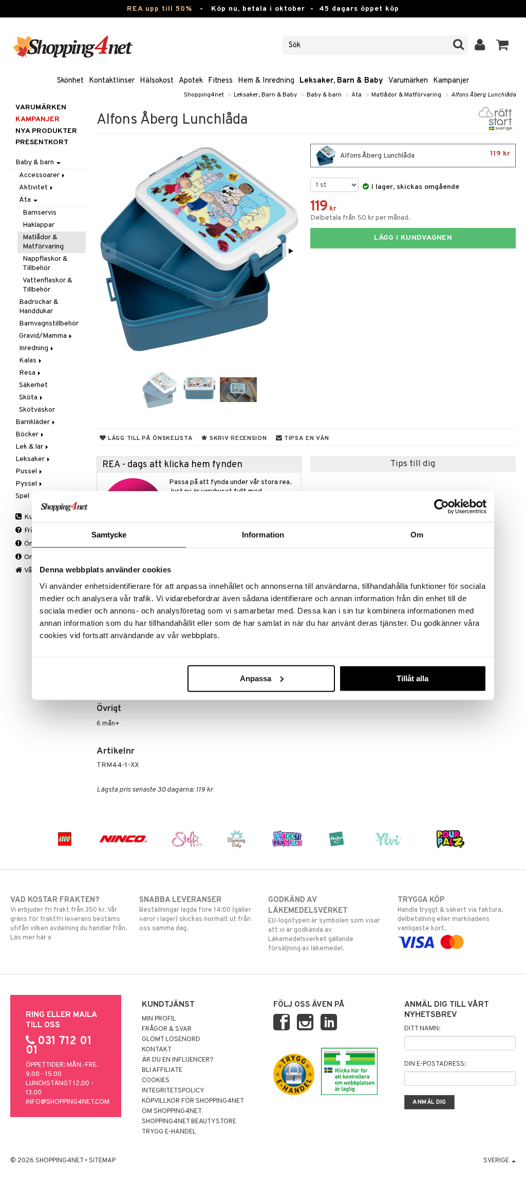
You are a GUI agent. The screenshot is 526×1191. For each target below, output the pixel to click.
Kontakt (157, 1050)
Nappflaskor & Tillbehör (45, 264)
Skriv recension (237, 438)
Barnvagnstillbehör (49, 323)
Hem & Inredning (266, 81)
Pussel (27, 471)
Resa (28, 373)
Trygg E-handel (169, 1132)
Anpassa (255, 678)
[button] (502, 45)
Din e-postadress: (435, 1064)
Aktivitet (34, 187)
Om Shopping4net (172, 1111)
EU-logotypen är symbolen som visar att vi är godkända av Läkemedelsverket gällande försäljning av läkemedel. (324, 924)
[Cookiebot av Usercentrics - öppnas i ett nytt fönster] (441, 506)
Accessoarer (40, 175)
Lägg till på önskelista (149, 438)
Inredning (34, 348)
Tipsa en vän (305, 438)
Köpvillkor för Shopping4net (193, 1101)
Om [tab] (416, 534)
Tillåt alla (412, 678)
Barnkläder (33, 422)
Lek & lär (30, 447)
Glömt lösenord (171, 1039)
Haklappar (38, 225)
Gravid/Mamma (43, 336)
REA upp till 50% (159, 9)
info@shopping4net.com (67, 1102)
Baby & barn (324, 95)
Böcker (27, 434)
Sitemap (102, 1161)
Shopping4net (204, 95)
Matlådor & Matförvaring (406, 95)
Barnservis (40, 212)
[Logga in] (480, 45)
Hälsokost (157, 81)
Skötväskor (37, 410)
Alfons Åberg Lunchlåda (483, 95)
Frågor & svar (167, 1029)
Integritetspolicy (173, 1091)
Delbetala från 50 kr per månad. (360, 218)
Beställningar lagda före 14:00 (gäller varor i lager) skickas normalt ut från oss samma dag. (195, 914)
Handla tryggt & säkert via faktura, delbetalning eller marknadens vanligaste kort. (450, 914)
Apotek (191, 81)
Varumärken (408, 81)
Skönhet (70, 81)
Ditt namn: (422, 1029)
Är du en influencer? (178, 1060)
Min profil (159, 1019)
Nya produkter (46, 131)
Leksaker (30, 459)
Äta (356, 95)
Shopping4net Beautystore (189, 1122)
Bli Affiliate (162, 1070)
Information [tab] (263, 534)
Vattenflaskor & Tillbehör (47, 285)
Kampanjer (451, 81)
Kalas (28, 360)
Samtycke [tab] (109, 534)
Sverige (497, 1161)
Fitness (220, 81)
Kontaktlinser (112, 81)
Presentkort (41, 142)
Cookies (156, 1081)
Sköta (29, 397)
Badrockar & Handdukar (39, 307)
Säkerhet (33, 385)
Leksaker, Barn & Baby (341, 81)
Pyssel (27, 483)
